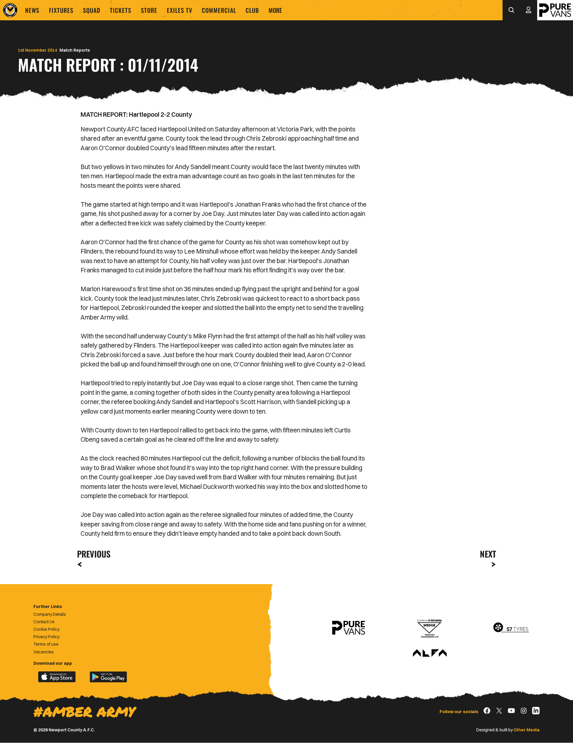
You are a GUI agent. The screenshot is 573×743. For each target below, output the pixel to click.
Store (149, 10)
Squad (91, 10)
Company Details (49, 614)
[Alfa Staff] (429, 653)
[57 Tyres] (510, 627)
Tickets (120, 10)
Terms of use (45, 644)
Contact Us (44, 621)
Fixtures (61, 10)
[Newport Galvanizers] (429, 627)
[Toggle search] (511, 10)
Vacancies (43, 652)
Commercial (219, 10)
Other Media (527, 730)
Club (252, 10)
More (275, 10)
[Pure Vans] (555, 10)
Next (488, 554)
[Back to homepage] (10, 10)
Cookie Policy (46, 629)
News (32, 10)
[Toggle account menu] (528, 10)
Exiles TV (179, 10)
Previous (92, 554)
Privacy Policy (46, 636)
